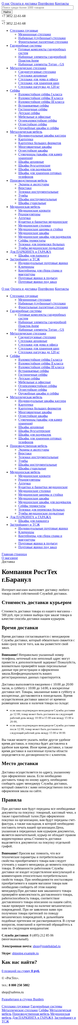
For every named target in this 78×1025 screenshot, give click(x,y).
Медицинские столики (34, 225)
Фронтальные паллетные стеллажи (43, 42)
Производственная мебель (28, 180)
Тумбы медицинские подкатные (41, 248)
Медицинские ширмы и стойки (40, 229)
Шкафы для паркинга (33, 255)
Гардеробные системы (26, 45)
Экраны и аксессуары (33, 184)
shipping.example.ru (25, 953)
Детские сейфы (29, 113)
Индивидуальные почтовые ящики (43, 263)
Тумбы (23, 195)
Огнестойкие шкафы (33, 150)
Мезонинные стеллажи (34, 34)
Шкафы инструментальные (37, 199)
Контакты (62, 3)
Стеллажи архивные (32, 75)
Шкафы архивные (31, 162)
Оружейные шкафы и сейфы (38, 128)
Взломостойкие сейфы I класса (40, 94)
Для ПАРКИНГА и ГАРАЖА (30, 251)
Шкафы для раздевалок (34, 169)
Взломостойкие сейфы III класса (41, 102)
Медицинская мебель (25, 206)
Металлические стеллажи (28, 68)
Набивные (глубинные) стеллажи (42, 38)
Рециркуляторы (29, 214)
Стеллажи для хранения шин (38, 83)
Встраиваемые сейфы (33, 105)
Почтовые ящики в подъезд (37, 278)
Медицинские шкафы (33, 233)
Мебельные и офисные (34, 117)
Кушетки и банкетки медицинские (43, 221)
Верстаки (25, 188)
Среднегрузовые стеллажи (37, 72)
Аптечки (24, 218)
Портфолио (46, 3)
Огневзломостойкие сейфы (37, 120)
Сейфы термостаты (32, 240)
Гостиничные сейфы (32, 109)
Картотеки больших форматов (39, 143)
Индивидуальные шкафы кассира (42, 135)
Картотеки (25, 139)
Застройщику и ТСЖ (25, 259)
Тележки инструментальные (38, 192)
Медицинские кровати (34, 210)
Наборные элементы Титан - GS (41, 64)
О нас (6, 3)
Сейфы (15, 90)
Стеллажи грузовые (24, 30)
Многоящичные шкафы (35, 147)
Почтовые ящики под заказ (37, 281)
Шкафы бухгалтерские (34, 165)
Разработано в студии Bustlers (23, 999)
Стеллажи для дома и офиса (38, 79)
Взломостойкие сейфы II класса (40, 98)
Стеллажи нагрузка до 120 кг (39, 87)
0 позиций (21, 971)
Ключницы (26, 266)
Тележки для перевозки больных (41, 244)
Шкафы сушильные (32, 203)
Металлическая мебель (26, 132)
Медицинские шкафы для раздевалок (44, 236)
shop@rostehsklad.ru (47, 946)
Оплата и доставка (24, 3)
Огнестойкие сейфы (32, 124)
